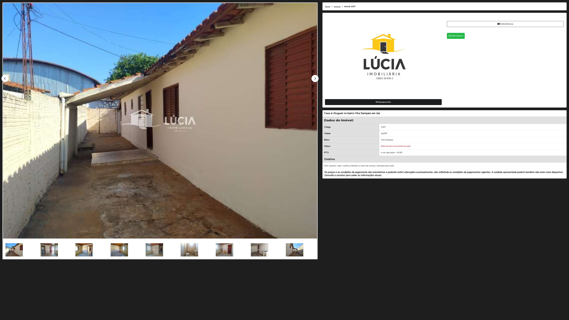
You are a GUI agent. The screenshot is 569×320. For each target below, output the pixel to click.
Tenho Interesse (506, 24)
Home (327, 7)
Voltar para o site (383, 102)
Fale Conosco (457, 36)
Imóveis (337, 7)
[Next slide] (315, 78)
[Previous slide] (5, 78)
